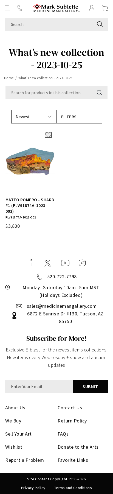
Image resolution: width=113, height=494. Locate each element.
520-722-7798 (62, 276)
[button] (7, 7)
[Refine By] (79, 116)
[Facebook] (30, 263)
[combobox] (48, 24)
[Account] (92, 8)
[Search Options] (99, 92)
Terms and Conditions (73, 487)
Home (9, 78)
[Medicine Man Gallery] (56, 8)
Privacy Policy (33, 487)
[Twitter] (48, 263)
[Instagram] (82, 263)
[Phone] (20, 8)
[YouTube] (65, 263)
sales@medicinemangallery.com (62, 306)
